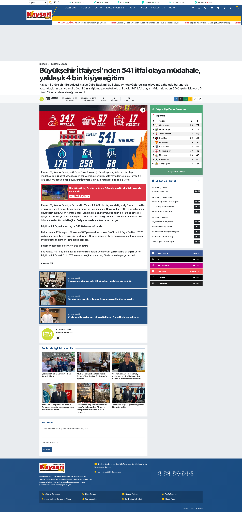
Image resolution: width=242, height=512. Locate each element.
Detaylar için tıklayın (176, 172)
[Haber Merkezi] (48, 334)
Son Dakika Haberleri (133, 499)
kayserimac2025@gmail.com (109, 472)
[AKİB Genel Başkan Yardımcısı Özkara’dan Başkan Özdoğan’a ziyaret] (93, 362)
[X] (165, 473)
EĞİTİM (98, 8)
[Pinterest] (169, 473)
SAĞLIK (131, 8)
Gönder (47, 449)
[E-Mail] (58, 338)
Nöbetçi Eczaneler (52, 494)
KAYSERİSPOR (71, 8)
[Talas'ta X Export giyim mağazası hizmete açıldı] (128, 393)
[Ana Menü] (238, 13)
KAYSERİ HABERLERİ (115, 8)
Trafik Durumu (170, 494)
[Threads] (187, 473)
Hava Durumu (90, 494)
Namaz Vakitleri (132, 494)
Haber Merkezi (64, 332)
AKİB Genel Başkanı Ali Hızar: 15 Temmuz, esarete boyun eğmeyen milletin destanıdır (58, 407)
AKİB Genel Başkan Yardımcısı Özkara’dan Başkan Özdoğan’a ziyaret (92, 376)
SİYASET (143, 8)
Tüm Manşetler (91, 499)
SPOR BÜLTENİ (158, 8)
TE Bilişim (199, 508)
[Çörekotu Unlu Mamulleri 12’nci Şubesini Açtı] (58, 362)
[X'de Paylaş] (180, 99)
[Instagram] (174, 473)
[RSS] (192, 473)
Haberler (43, 64)
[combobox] (38, 3)
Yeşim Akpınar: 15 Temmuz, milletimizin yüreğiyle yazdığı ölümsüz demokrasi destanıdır (126, 376)
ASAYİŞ (172, 8)
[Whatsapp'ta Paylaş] (185, 99)
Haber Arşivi (170, 499)
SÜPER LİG (86, 8)
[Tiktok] (183, 473)
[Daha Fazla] (190, 99)
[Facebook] (160, 473)
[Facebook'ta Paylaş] (176, 99)
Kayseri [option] (32, 3)
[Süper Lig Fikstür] (199, 181)
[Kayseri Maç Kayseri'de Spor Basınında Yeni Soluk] (39, 15)
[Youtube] (178, 473)
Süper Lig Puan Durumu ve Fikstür (57, 499)
